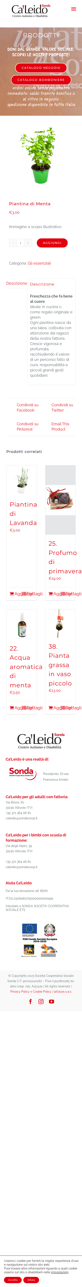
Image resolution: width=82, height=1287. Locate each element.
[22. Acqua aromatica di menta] (22, 624)
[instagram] (41, 1001)
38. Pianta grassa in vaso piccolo (60, 665)
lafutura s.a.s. (63, 991)
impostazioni (59, 1272)
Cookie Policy (42, 991)
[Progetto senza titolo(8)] (40, 923)
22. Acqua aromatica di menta (26, 667)
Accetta (12, 1280)
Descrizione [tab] (15, 283)
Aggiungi (52, 243)
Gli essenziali (39, 263)
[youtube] (51, 1001)
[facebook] (30, 1001)
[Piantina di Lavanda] (22, 480)
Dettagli (30, 593)
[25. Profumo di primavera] (60, 500)
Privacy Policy (20, 991)
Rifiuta (31, 1280)
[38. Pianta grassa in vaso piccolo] (60, 623)
